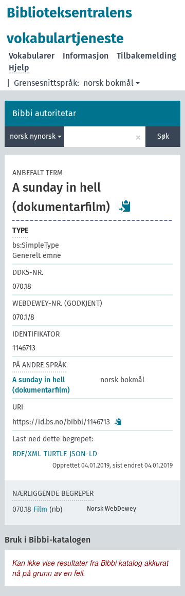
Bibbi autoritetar (44, 113)
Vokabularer (31, 56)
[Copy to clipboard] (125, 206)
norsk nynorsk (34, 136)
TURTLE (55, 454)
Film (29, 509)
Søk (163, 136)
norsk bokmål (108, 83)
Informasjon (85, 56)
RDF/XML (26, 454)
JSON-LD (83, 454)
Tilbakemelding (146, 56)
